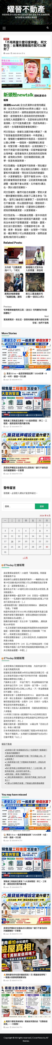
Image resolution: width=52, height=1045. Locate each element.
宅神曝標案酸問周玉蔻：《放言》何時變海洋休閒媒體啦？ (25, 310)
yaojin (8, 53)
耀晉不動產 (26, 9)
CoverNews (38, 1037)
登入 (18, 493)
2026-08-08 (15, 427)
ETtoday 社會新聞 (14, 565)
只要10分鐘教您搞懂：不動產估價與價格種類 (25, 783)
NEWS (6, 39)
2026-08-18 (15, 380)
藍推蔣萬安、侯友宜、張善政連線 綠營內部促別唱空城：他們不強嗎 (26, 319)
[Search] (47, 28)
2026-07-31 (15, 474)
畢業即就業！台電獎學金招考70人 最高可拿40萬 (26, 695)
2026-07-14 (15, 980)
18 (12, 541)
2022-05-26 (17, 53)
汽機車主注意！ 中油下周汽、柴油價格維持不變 (26, 682)
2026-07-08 (15, 1027)
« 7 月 (25, 558)
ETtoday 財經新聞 (14, 658)
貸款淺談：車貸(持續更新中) (18, 774)
